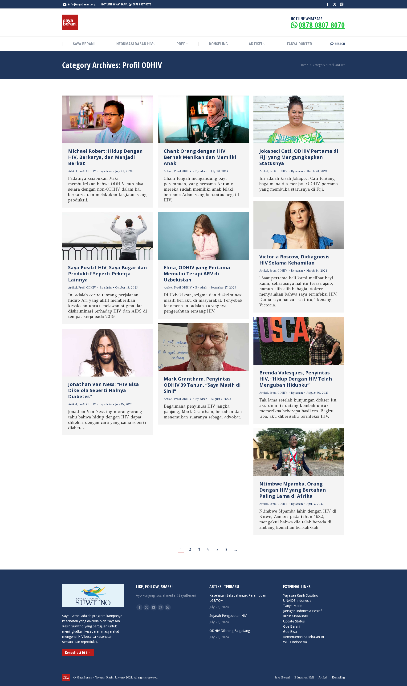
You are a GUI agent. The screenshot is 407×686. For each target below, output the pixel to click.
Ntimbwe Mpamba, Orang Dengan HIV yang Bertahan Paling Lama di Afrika (292, 490)
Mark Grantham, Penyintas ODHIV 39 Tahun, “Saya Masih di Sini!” (202, 385)
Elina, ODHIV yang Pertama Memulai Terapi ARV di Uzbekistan (197, 273)
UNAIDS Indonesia (297, 600)
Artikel (72, 171)
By (106, 171)
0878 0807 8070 (142, 4)
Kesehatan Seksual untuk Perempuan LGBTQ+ (237, 598)
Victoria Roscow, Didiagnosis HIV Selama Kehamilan (294, 259)
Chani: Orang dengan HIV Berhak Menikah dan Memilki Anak (200, 157)
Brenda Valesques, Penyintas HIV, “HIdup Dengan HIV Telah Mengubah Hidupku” (295, 378)
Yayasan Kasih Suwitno (300, 595)
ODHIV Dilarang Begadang (229, 630)
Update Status (294, 621)
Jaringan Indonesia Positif (302, 611)
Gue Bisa (290, 631)
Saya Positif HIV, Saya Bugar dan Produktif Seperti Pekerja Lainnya (107, 273)
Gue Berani (291, 626)
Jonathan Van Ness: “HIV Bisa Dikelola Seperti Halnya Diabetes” (103, 390)
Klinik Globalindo (295, 616)
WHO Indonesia (295, 642)
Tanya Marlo (292, 605)
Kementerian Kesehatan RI (303, 636)
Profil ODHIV (87, 171)
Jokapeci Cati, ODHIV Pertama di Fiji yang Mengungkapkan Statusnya (298, 157)
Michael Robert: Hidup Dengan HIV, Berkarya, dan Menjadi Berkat (105, 157)
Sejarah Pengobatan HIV (228, 615)
